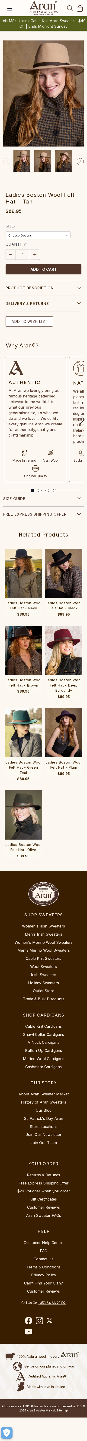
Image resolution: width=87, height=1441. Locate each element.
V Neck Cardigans (43, 1042)
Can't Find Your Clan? (43, 1283)
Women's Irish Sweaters (43, 926)
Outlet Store (43, 990)
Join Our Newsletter (43, 1134)
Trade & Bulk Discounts (43, 999)
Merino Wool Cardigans (43, 1058)
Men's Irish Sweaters (43, 934)
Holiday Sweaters (43, 983)
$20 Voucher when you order (43, 1191)
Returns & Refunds (43, 1175)
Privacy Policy (43, 1275)
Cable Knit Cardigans (43, 1026)
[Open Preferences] (7, 1433)
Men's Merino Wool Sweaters (43, 950)
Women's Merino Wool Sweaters (44, 942)
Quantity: (16, 244)
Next (80, 161)
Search (70, 8)
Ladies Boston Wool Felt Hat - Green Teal (23, 767)
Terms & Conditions (43, 1267)
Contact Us (43, 1259)
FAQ (43, 1250)
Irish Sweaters (43, 974)
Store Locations (44, 1126)
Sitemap (62, 1410)
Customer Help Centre (43, 1242)
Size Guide (14, 498)
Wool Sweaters (43, 966)
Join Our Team (43, 1142)
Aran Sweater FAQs (43, 1215)
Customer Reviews (43, 1207)
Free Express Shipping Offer (35, 514)
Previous (6, 161)
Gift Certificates (43, 1199)
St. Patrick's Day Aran (43, 1118)
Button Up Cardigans (43, 1050)
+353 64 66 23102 (52, 1303)
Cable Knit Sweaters (43, 958)
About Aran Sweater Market (43, 1094)
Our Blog (44, 1110)
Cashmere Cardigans (43, 1066)
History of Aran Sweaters (43, 1102)
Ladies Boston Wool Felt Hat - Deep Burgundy (63, 685)
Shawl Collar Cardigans (43, 1034)
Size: (10, 226)
